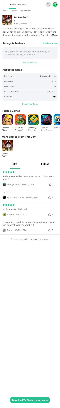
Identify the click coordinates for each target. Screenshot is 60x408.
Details (12, 4)
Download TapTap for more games (30, 400)
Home (5, 11)
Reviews (22, 4)
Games (14, 11)
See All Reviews (30, 62)
